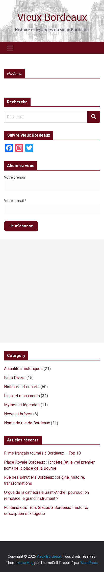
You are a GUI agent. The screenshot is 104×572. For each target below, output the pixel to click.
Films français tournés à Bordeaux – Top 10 (42, 453)
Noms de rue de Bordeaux (27, 423)
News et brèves (18, 414)
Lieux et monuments (22, 395)
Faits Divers (14, 377)
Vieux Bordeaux (52, 17)
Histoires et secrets (22, 386)
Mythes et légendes (22, 404)
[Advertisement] (52, 291)
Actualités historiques (23, 368)
